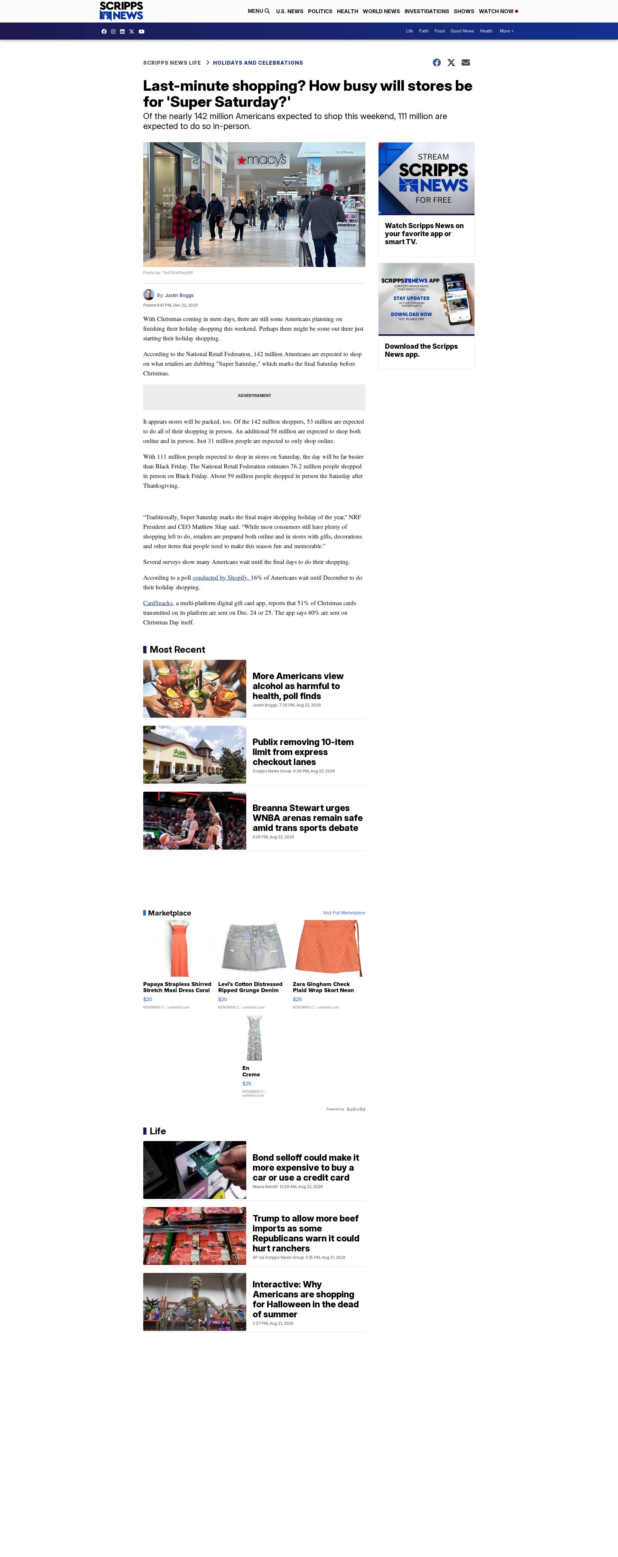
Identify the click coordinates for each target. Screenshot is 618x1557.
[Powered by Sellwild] (356, 1109)
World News (381, 11)
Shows (464, 11)
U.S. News (290, 11)
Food (440, 31)
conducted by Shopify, (222, 577)
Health (347, 11)
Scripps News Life (172, 63)
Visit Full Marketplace (344, 913)
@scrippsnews (143, 31)
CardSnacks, (158, 603)
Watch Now (497, 11)
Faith (424, 31)
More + (507, 31)
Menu (256, 11)
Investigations (427, 11)
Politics (320, 11)
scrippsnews (105, 31)
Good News (462, 31)
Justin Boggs (179, 295)
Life (409, 31)
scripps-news (124, 31)
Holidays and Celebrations (258, 63)
